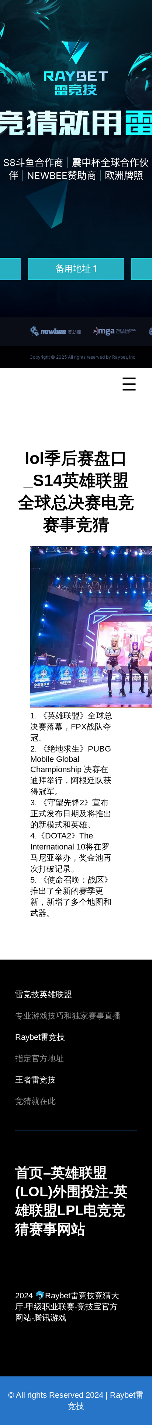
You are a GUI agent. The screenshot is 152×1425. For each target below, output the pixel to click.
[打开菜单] (129, 384)
